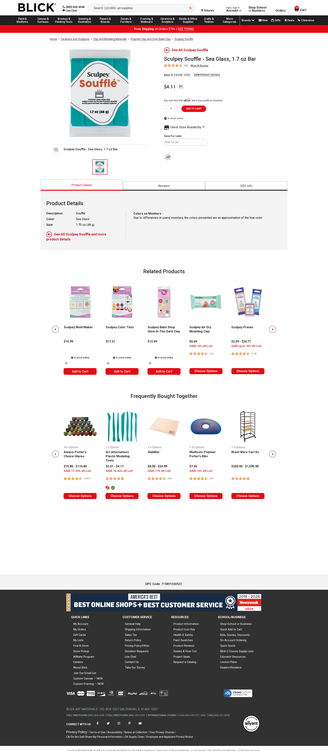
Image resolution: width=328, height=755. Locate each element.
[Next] (272, 329)
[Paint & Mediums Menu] (22, 25)
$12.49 (152, 341)
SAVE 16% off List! (200, 346)
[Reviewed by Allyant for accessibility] (251, 724)
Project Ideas (181, 656)
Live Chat (130, 656)
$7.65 (193, 466)
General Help (133, 624)
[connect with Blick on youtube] (140, 725)
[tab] (82, 185)
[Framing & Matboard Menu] (146, 25)
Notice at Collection (135, 732)
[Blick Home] (37, 7)
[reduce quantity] (167, 108)
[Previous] (55, 329)
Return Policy (133, 640)
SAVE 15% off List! (200, 471)
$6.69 (193, 341)
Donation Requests (137, 651)
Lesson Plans (228, 662)
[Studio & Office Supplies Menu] (188, 25)
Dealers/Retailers (230, 667)
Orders (280, 10)
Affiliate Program (83, 656)
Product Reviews (183, 645)
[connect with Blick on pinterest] (129, 725)
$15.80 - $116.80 (75, 466)
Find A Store (81, 645)
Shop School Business (257, 9)
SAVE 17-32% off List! (77, 471)
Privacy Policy (76, 732)
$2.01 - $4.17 (115, 466)
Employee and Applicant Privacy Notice (169, 736)
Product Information (186, 624)
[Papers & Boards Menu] (105, 25)
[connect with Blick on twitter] (108, 725)
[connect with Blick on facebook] (97, 725)
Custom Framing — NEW (88, 684)
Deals (290, 20)
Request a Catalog (184, 662)
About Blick (80, 667)
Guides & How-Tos (185, 651)
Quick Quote (227, 645)
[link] (70, 10)
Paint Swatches (183, 640)
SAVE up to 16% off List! (246, 346)
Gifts (278, 20)
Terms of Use (97, 732)
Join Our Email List (84, 673)
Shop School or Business (236, 624)
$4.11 (170, 87)
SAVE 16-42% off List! (119, 471)
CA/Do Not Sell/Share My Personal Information (94, 736)
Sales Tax (131, 635)
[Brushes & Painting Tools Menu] (63, 25)
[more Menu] (229, 25)
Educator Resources (233, 656)
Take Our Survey (135, 667)
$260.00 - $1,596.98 (245, 466)
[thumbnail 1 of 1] (99, 167)
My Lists (78, 640)
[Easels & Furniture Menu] (126, 25)
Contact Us (132, 662)
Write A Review (199, 65)
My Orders (79, 629)
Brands (246, 20)
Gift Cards (79, 635)
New (265, 20)
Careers (78, 662)
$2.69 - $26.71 (241, 341)
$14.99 (68, 341)
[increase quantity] (175, 108)
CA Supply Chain (134, 736)
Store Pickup (81, 651)
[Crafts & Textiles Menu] (209, 25)
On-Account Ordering (233, 640)
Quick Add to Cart (231, 629)
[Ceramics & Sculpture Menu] (167, 25)
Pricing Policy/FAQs (137, 645)
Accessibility (114, 732)
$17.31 (110, 341)
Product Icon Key (184, 629)
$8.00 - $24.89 (157, 466)
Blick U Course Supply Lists (237, 651)
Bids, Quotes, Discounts (235, 635)
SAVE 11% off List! (159, 471)
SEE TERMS (186, 29)
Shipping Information (138, 629)
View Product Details (207, 74)
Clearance (307, 20)
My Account (80, 624)
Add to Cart (80, 371)
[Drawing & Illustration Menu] (84, 25)
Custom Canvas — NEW (88, 678)
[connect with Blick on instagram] (119, 725)
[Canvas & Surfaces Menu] (43, 25)
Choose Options (206, 371)
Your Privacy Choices (161, 732)
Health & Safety (183, 635)
